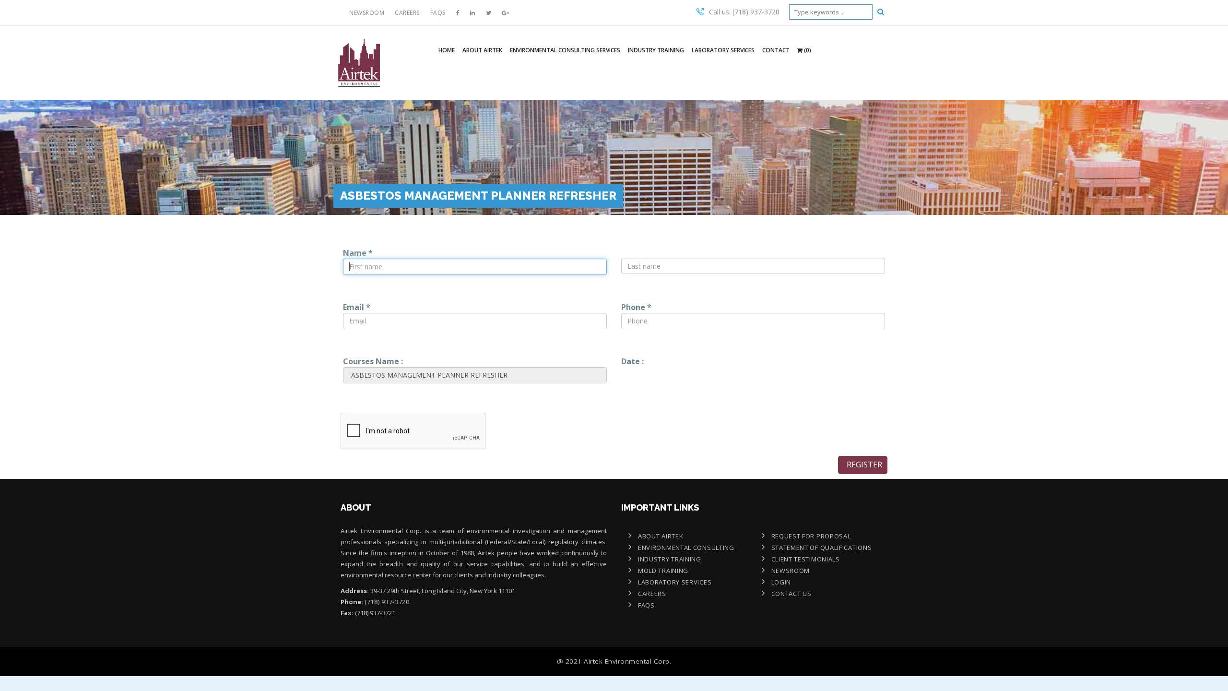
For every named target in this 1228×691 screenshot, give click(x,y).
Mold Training (663, 570)
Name (358, 253)
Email (356, 307)
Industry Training (656, 50)
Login (781, 582)
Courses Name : (373, 361)
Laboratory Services (723, 50)
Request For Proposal (811, 536)
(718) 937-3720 (387, 601)
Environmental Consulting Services (565, 50)
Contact (776, 50)
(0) (807, 50)
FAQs (438, 13)
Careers (407, 13)
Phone (636, 307)
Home (446, 50)
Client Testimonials (805, 559)
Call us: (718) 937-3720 (744, 11)
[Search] (880, 11)
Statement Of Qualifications (821, 547)
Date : (632, 361)
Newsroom (366, 13)
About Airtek (482, 50)
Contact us (791, 593)
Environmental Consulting (686, 547)
